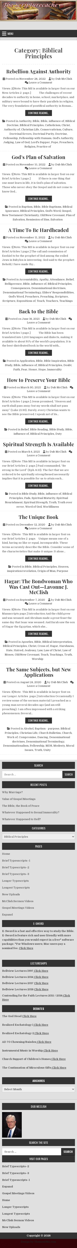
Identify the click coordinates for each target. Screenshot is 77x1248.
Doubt (67, 365)
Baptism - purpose (47, 728)
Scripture (61, 296)
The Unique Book (38, 517)
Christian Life (30, 129)
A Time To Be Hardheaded (38, 230)
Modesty (59, 745)
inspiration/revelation (21, 570)
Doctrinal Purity (43, 133)
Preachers (66, 142)
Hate (9, 650)
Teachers (52, 300)
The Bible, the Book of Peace (20, 805)
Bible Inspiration (55, 360)
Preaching (47, 296)
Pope (54, 142)
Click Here (26, 948)
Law (40, 650)
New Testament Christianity (20, 215)
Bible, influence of (52, 121)
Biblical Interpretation (57, 641)
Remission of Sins (37, 219)
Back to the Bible (38, 311)
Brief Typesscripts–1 (16, 860)
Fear (24, 369)
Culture (67, 129)
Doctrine (61, 133)
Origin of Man (46, 570)
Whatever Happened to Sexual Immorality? (30, 812)
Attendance (57, 279)
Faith (16, 369)
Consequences (20, 288)
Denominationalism (16, 745)
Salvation (57, 219)
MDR (49, 745)
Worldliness (51, 506)
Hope (42, 369)
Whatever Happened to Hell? (21, 819)
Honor (33, 369)
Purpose (62, 570)
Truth (52, 502)
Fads (27, 498)
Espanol (7, 914)
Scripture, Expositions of (19, 300)
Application (27, 360)
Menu (10, 34)
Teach (41, 300)
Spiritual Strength (36, 502)
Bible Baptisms (51, 206)
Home (6, 853)
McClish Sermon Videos (17, 901)
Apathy (43, 279)
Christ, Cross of (38, 645)
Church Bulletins (50, 732)
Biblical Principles (32, 125)
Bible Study (56, 429)
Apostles (27, 641)
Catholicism (52, 125)
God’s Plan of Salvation (38, 157)
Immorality (54, 369)
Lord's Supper (40, 142)
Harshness (66, 645)
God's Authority (63, 138)
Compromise (27, 737)
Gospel (66, 210)
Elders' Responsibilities (58, 292)
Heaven (63, 566)
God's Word (53, 210)
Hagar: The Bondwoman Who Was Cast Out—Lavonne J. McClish (38, 586)
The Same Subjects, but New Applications (38, 672)
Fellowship (10, 138)
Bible (36, 121)
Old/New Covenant (52, 215)
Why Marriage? (12, 792)
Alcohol (28, 728)
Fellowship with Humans (35, 138)
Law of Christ (52, 650)
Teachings (66, 300)
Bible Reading (39, 429)
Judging (8, 142)
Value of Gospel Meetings (19, 799)
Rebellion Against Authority (38, 71)
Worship (37, 658)
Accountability (28, 279)
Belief (70, 279)
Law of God (22, 142)
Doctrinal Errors (20, 133)
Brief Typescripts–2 (15, 867)
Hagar (54, 645)
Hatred (18, 650)
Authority (25, 121)
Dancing (42, 737)
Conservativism (50, 129)
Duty (58, 433)
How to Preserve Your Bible (38, 380)
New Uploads (11, 894)
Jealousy (30, 650)
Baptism (27, 206)
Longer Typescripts (15, 880)
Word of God (33, 506)
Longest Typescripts (16, 887)
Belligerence (13, 283)
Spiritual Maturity (43, 498)
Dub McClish (63, 78)
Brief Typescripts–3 (15, 874)
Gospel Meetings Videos (18, 907)
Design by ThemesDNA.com (38, 1241)
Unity (47, 750)
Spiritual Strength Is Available (38, 444)
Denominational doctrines (48, 288)
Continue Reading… (40, 113)
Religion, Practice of (37, 146)
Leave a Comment (40, 82)
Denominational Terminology (22, 292)
